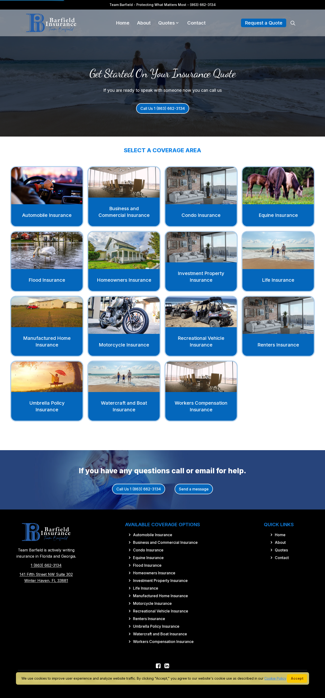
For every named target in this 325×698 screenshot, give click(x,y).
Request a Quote (263, 23)
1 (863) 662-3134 (46, 565)
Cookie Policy (275, 678)
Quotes (166, 23)
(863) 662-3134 (203, 5)
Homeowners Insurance (124, 280)
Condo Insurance (201, 215)
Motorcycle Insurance (124, 345)
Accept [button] (297, 678)
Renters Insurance (278, 345)
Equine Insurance (278, 215)
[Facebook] (158, 665)
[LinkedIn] (166, 665)
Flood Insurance (47, 280)
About (144, 23)
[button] (177, 22)
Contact (196, 23)
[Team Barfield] (51, 23)
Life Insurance (278, 280)
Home (122, 23)
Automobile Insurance (47, 215)
